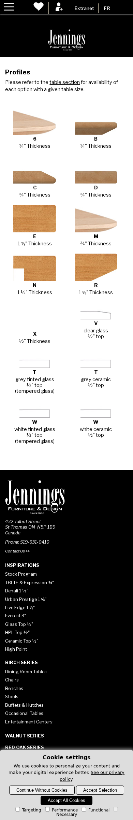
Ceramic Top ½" (21, 641)
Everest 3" (15, 615)
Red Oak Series (24, 747)
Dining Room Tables (26, 671)
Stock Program (21, 574)
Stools (11, 696)
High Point (16, 649)
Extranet (84, 8)
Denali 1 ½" (16, 590)
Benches (14, 688)
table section (64, 82)
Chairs (12, 679)
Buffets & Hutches (24, 705)
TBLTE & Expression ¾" (29, 582)
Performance (65, 810)
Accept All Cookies (66, 800)
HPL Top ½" (17, 632)
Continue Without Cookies (42, 790)
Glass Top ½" (19, 624)
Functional (98, 810)
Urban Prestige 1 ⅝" (25, 599)
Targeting (31, 810)
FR (107, 8)
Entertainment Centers (29, 721)
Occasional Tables (24, 713)
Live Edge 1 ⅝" (20, 607)
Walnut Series (24, 735)
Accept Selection (100, 790)
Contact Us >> (17, 551)
